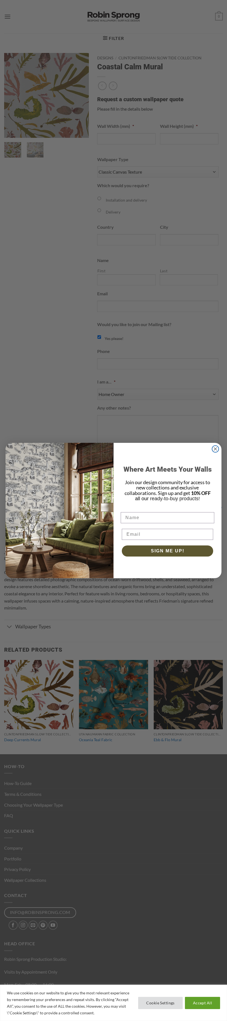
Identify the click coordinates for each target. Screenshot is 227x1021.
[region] (113, 1003)
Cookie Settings (160, 1002)
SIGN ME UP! (167, 550)
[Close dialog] (215, 449)
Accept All (202, 1002)
